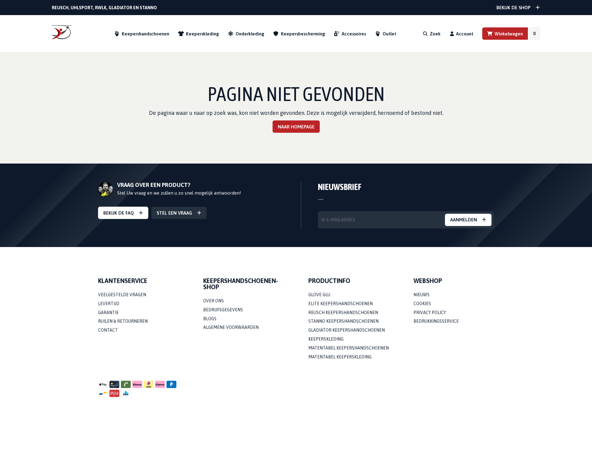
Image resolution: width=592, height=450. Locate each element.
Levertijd (108, 303)
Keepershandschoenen (145, 33)
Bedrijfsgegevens (223, 309)
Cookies (422, 303)
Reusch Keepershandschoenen (343, 312)
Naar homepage (296, 126)
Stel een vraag (174, 213)
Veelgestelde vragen (122, 294)
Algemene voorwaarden (231, 327)
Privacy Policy (429, 312)
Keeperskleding (202, 33)
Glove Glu (319, 294)
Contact (108, 330)
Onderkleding (250, 33)
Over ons (213, 300)
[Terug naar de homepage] (62, 33)
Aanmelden (463, 220)
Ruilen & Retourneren (123, 321)
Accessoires (354, 33)
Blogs (209, 318)
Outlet (389, 33)
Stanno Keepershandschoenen (343, 321)
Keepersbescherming (303, 33)
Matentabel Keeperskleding (340, 357)
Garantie (108, 312)
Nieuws (421, 294)
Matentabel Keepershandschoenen (348, 348)
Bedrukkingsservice (436, 321)
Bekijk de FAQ (118, 213)
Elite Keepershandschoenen (340, 303)
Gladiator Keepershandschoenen (346, 330)
